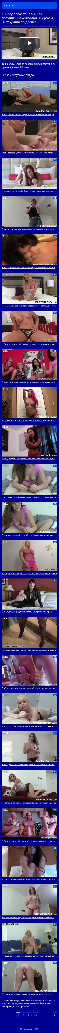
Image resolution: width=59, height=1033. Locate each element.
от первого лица (30, 64)
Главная (9, 5)
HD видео (25, 67)
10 (35, 1015)
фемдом (14, 67)
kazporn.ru (27, 1029)
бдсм (18, 64)
